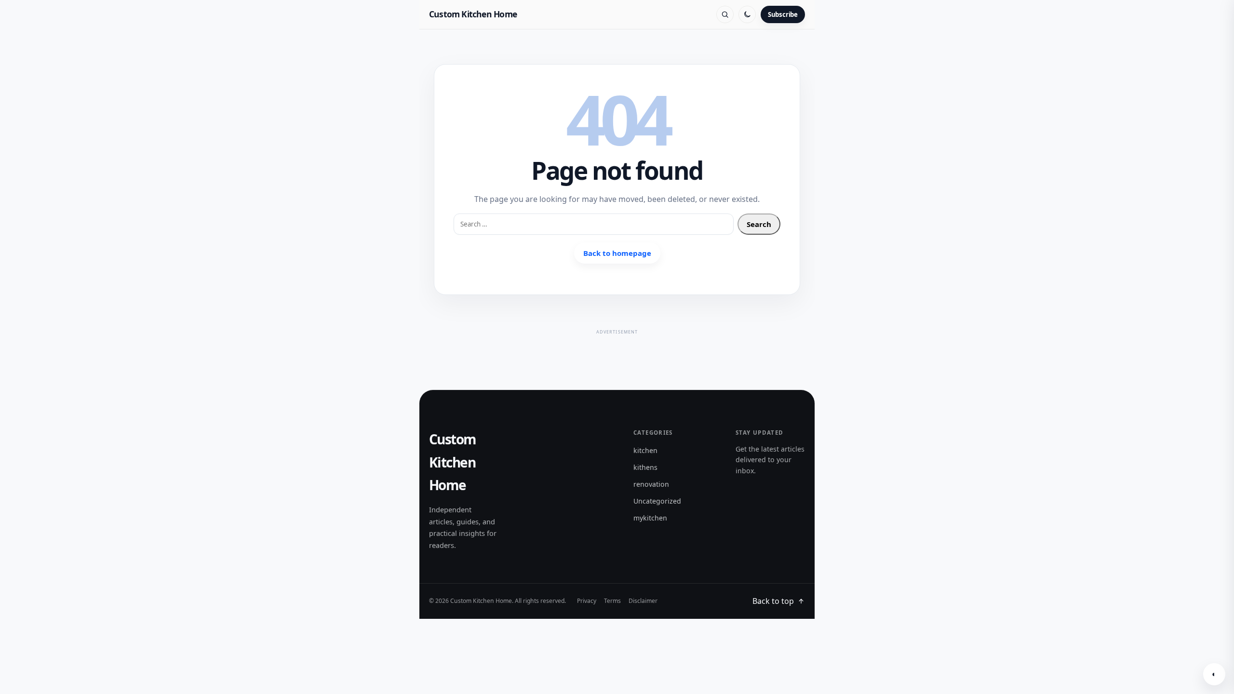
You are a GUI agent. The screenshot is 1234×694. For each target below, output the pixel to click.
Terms (612, 601)
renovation (651, 484)
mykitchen (650, 517)
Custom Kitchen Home (473, 14)
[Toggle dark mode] (747, 14)
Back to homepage (617, 253)
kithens (645, 467)
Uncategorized (657, 501)
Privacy (586, 601)
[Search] (725, 14)
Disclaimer (643, 601)
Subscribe (783, 14)
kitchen (645, 450)
